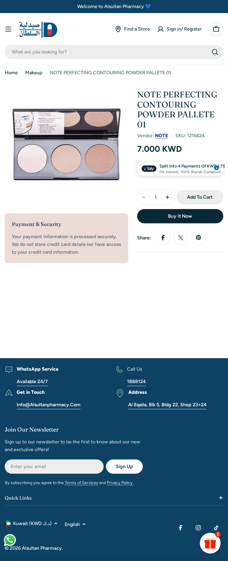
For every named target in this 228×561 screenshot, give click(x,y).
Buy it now (180, 216)
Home (11, 72)
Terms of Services (81, 482)
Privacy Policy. (120, 482)
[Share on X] (181, 237)
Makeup (33, 72)
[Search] (214, 52)
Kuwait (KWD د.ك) (32, 523)
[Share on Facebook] (163, 237)
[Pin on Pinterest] (198, 237)
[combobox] (114, 52)
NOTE (161, 135)
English (72, 524)
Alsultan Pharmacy (42, 548)
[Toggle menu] (8, 29)
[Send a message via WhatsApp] (10, 540)
